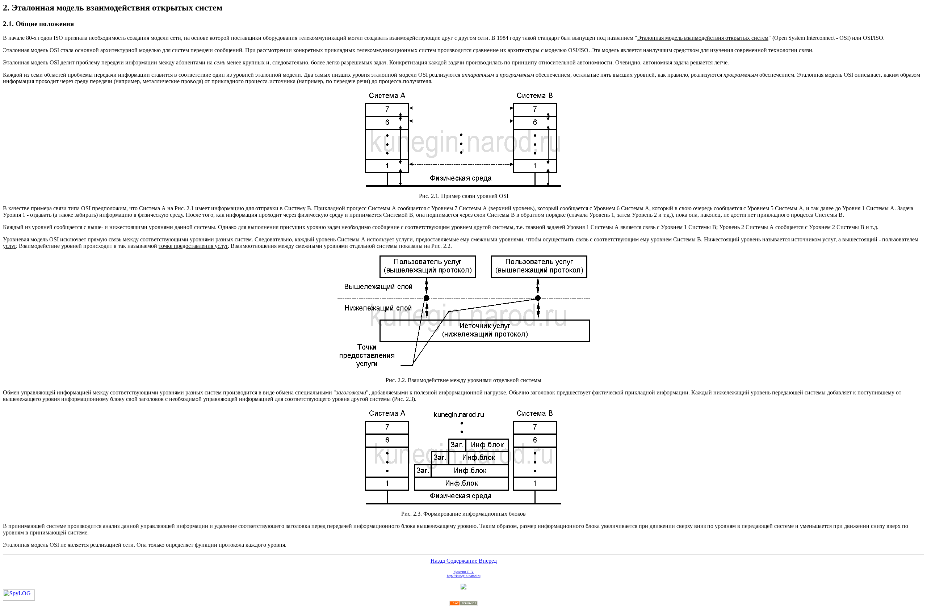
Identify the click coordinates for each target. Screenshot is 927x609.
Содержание (462, 561)
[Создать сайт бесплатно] (463, 604)
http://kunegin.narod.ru (464, 576)
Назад (438, 561)
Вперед (488, 561)
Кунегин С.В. (463, 572)
